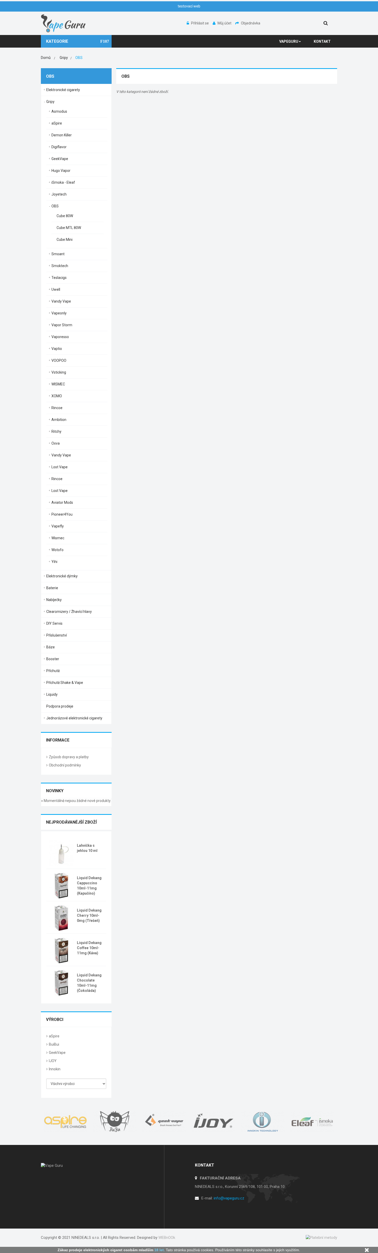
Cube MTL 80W (69, 228)
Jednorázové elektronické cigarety (74, 718)
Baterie (52, 588)
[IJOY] (214, 1121)
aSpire (56, 123)
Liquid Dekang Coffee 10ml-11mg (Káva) (89, 948)
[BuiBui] (115, 1121)
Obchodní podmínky (65, 765)
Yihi (54, 562)
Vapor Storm (61, 325)
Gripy (50, 102)
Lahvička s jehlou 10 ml (87, 848)
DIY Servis (54, 623)
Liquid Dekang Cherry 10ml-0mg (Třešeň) (89, 915)
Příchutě (53, 671)
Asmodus (59, 111)
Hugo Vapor (60, 171)
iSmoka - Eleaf (63, 182)
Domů (46, 58)
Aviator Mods (62, 502)
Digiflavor (59, 147)
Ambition (58, 420)
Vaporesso (60, 337)
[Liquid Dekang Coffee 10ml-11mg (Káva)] (61, 950)
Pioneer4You (62, 514)
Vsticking (58, 372)
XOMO (56, 396)
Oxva (55, 443)
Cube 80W (65, 216)
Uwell (55, 289)
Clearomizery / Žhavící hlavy (69, 612)
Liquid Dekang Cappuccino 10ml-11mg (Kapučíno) (89, 885)
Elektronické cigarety (63, 90)
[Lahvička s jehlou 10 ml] (61, 853)
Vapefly (57, 526)
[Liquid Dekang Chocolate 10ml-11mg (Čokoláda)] (61, 982)
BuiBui (54, 1044)
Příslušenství (56, 635)
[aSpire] (65, 1121)
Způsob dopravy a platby (69, 757)
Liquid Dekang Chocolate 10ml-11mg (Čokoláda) (89, 983)
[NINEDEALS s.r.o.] (63, 23)
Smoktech (59, 266)
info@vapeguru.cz (229, 1198)
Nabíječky (54, 600)
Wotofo (57, 550)
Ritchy (56, 431)
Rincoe (56, 408)
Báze (50, 647)
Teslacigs (59, 278)
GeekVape (59, 159)
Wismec (57, 538)
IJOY (53, 1061)
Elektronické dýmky (62, 576)
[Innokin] (263, 1121)
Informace (57, 740)
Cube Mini (65, 239)
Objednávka (250, 23)
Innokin (54, 1069)
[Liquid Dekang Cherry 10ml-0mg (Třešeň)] (61, 917)
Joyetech (59, 194)
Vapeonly (59, 313)
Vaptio (56, 349)
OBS (55, 206)
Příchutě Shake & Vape (64, 683)
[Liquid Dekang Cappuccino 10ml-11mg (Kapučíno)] (61, 885)
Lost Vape (59, 467)
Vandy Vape (61, 301)
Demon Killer (61, 135)
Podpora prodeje (59, 706)
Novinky (55, 790)
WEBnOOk (166, 1237)
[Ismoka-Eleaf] (312, 1121)
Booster (52, 659)
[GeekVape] (164, 1121)
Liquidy (52, 694)
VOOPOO (58, 360)
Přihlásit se (200, 23)
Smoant (58, 254)
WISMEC (58, 384)
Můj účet (225, 23)
